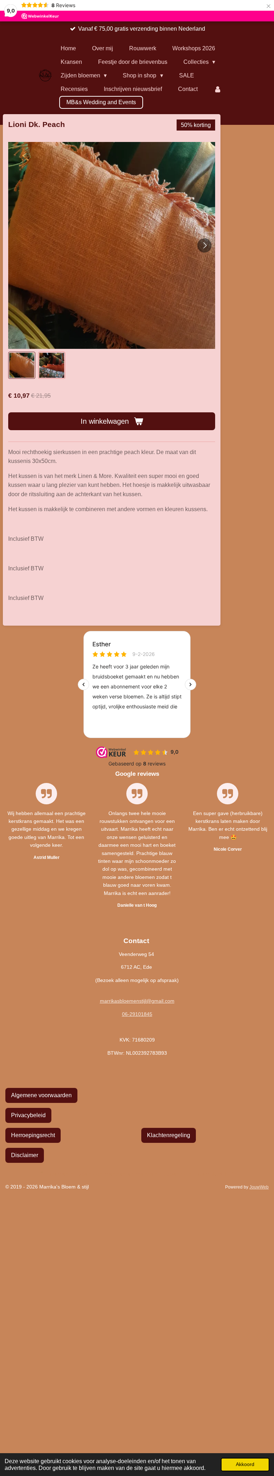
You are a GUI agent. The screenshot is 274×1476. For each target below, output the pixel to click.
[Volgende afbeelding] (204, 245)
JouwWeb (259, 1187)
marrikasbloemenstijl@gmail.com (137, 1001)
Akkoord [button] (245, 1464)
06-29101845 (137, 1014)
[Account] (218, 89)
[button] (21, 365)
